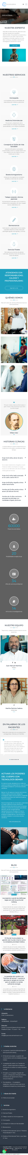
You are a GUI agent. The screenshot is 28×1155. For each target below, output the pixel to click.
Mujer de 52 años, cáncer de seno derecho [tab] (12, 459)
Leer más (14, 45)
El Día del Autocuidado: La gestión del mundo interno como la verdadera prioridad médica (14, 940)
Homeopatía (14, 98)
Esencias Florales (14, 250)
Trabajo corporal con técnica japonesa (13, 1116)
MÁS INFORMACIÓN (15, 821)
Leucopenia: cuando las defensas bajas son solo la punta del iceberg (14, 900)
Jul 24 (14, 934)
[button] (9, 759)
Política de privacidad (8, 1098)
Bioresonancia (7, 1127)
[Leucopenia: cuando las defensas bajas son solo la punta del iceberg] (14, 885)
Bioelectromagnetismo (14, 175)
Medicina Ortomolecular (14, 120)
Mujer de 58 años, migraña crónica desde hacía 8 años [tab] (12, 483)
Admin (15, 904)
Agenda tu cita (14, 288)
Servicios (3, 21)
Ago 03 (14, 894)
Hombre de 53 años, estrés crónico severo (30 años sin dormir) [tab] (12, 490)
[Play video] (14, 840)
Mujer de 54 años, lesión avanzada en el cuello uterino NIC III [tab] (12, 476)
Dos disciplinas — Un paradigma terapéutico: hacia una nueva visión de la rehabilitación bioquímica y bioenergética (14, 1084)
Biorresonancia (14, 225)
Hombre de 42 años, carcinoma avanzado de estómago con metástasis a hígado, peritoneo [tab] (11, 498)
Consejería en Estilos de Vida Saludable (13, 1123)
